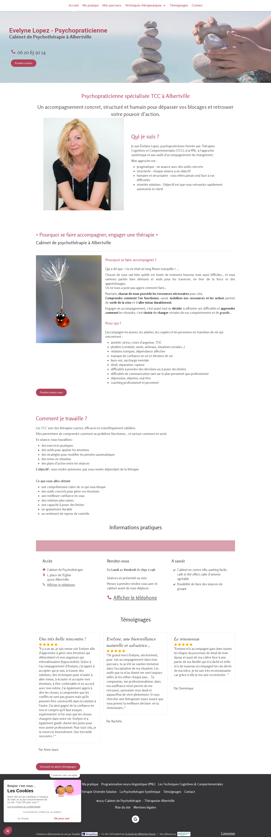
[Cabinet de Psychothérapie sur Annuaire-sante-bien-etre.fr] (183, 834)
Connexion (228, 833)
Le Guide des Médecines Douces (140, 833)
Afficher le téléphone (61, 585)
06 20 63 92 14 (31, 52)
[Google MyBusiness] (135, 819)
